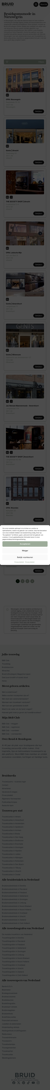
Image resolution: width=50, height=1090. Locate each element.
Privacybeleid (19, 562)
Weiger (25, 550)
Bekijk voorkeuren (25, 557)
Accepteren (25, 544)
